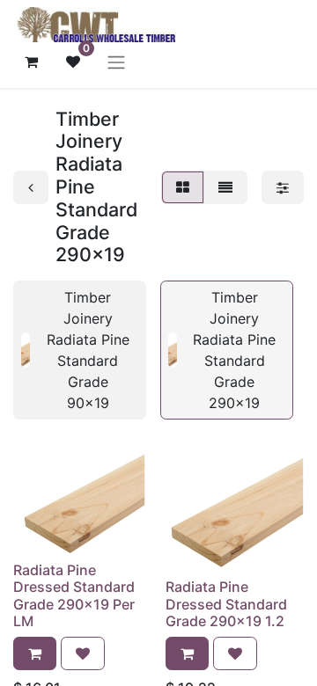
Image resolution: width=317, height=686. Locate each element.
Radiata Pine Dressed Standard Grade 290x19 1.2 (226, 603)
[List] (225, 187)
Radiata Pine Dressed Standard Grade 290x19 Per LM (74, 595)
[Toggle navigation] (116, 61)
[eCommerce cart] (30, 61)
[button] (34, 653)
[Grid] (182, 187)
